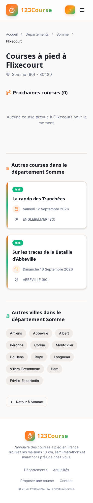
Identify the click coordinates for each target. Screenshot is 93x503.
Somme (63, 34)
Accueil (12, 34)
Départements (37, 34)
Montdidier (64, 345)
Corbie (39, 345)
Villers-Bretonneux (25, 369)
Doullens (17, 357)
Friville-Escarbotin (24, 380)
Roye (39, 357)
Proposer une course (37, 481)
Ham (54, 369)
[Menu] (82, 10)
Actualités (61, 470)
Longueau (62, 357)
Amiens (16, 333)
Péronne (16, 345)
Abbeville (40, 333)
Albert (64, 333)
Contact (66, 481)
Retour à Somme (29, 402)
